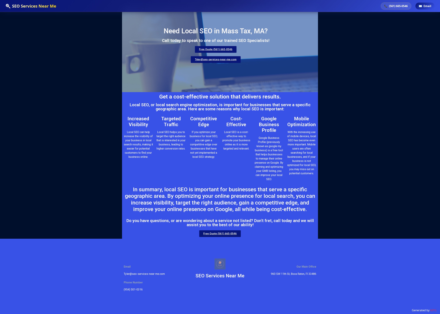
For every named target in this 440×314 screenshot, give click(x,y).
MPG (433, 310)
